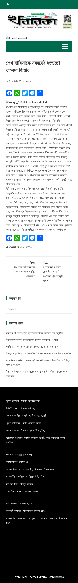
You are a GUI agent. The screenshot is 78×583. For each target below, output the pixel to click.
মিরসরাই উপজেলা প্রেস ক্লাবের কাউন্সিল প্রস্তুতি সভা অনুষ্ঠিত (34, 333)
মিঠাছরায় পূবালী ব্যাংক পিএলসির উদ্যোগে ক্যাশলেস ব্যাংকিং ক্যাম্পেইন (38, 353)
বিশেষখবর (28, 247)
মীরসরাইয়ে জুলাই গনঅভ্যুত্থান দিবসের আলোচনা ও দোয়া (32, 340)
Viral (41, 576)
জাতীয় (21, 247)
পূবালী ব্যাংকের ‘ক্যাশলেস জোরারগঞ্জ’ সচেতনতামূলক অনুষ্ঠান (33, 346)
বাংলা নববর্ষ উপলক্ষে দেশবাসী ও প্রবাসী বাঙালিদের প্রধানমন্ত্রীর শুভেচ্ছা (53, 271)
